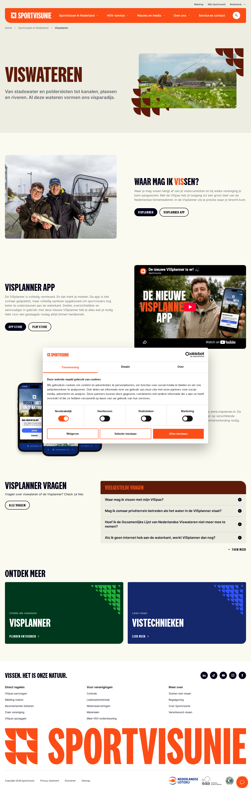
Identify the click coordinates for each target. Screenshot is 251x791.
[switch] (105, 418)
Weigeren (73, 433)
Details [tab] (125, 366)
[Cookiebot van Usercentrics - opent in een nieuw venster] (188, 354)
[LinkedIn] (204, 675)
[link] (145, 212)
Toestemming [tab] (70, 367)
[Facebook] (242, 675)
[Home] (31, 15)
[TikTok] (213, 675)
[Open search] (236, 15)
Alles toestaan (178, 433)
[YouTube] (223, 675)
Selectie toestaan (125, 433)
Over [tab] (181, 366)
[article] (64, 613)
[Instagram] (232, 675)
